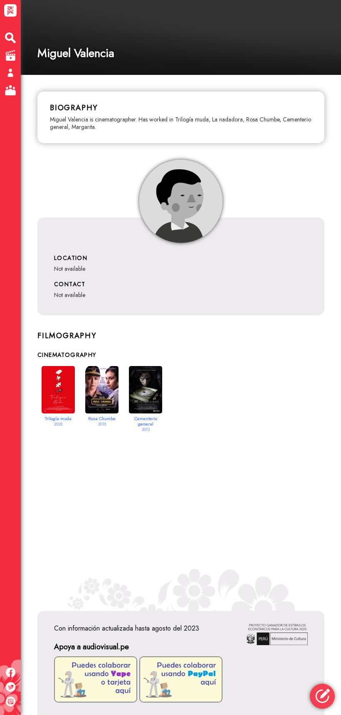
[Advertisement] (181, 511)
